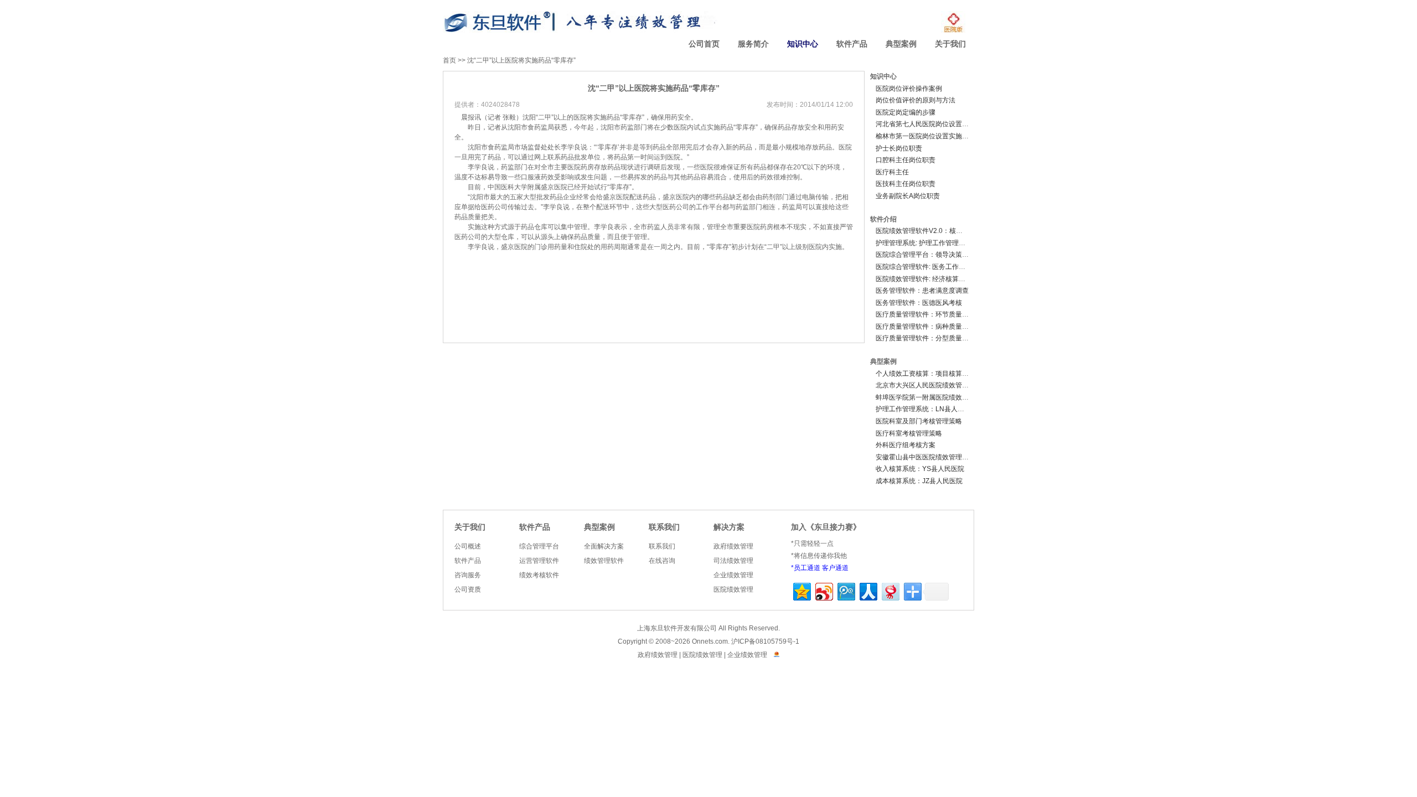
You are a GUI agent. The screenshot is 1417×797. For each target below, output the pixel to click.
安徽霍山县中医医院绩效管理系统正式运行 (939, 457)
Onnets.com (710, 641)
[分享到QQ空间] (801, 590)
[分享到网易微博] (890, 590)
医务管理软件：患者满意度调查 (922, 290)
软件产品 (851, 44)
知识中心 (802, 44)
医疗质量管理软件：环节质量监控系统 (932, 314)
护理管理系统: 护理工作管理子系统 (927, 243)
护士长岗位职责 (899, 148)
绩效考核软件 (539, 575)
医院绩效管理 (733, 589)
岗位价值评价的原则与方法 (915, 100)
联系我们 (664, 527)
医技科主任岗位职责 (905, 184)
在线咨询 (662, 561)
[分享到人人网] (867, 590)
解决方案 (728, 527)
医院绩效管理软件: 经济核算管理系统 (930, 279)
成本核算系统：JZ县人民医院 (919, 481)
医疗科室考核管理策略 (909, 433)
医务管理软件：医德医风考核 (919, 303)
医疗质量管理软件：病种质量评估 (925, 326)
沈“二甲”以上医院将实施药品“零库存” (521, 60)
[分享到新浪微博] (823, 590)
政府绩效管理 (733, 546)
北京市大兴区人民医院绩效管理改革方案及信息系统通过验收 (965, 385)
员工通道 (807, 568)
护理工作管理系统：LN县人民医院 (927, 409)
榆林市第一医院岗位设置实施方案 (925, 136)
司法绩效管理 (733, 561)
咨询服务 (467, 575)
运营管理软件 (539, 561)
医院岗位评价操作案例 (909, 88)
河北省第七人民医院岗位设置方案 (925, 124)
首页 (449, 60)
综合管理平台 (539, 546)
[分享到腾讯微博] (845, 590)
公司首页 (704, 44)
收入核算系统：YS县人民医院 (920, 469)
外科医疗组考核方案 (905, 445)
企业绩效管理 (733, 575)
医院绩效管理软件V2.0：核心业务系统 (932, 231)
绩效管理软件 (604, 561)
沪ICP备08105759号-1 (765, 641)
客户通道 (835, 568)
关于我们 (950, 44)
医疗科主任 (892, 172)
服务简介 (753, 44)
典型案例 (901, 44)
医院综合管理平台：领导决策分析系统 (932, 254)
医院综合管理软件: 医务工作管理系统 (930, 267)
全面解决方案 (604, 546)
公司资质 (467, 589)
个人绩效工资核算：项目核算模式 (925, 373)
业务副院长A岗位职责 (908, 196)
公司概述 (467, 546)
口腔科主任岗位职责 (905, 160)
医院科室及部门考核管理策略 (919, 421)
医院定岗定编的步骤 (905, 112)
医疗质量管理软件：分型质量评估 (925, 338)
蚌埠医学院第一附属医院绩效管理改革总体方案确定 (952, 397)
